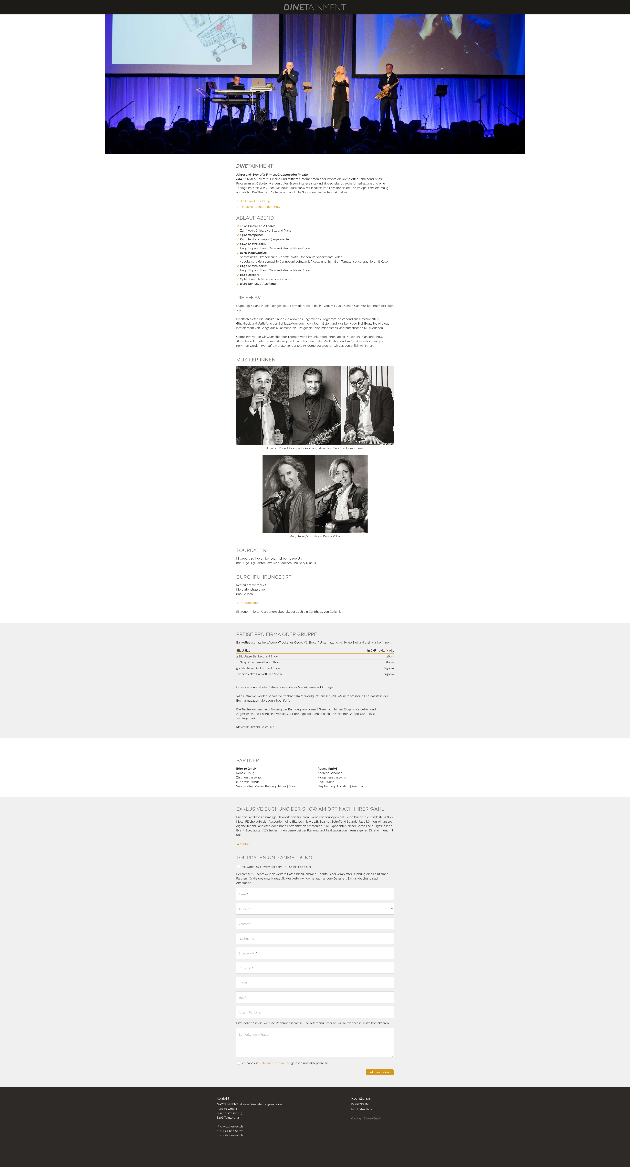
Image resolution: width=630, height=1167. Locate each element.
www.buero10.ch (231, 1126)
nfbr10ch (232, 1135)
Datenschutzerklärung (274, 1063)
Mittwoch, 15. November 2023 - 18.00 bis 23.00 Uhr (276, 867)
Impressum (360, 1104)
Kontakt (245, 843)
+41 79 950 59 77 (231, 1131)
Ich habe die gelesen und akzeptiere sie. (285, 1063)
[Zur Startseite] (315, 7)
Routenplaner (249, 602)
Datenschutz (362, 1108)
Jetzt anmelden (380, 1072)
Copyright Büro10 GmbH (366, 1118)
